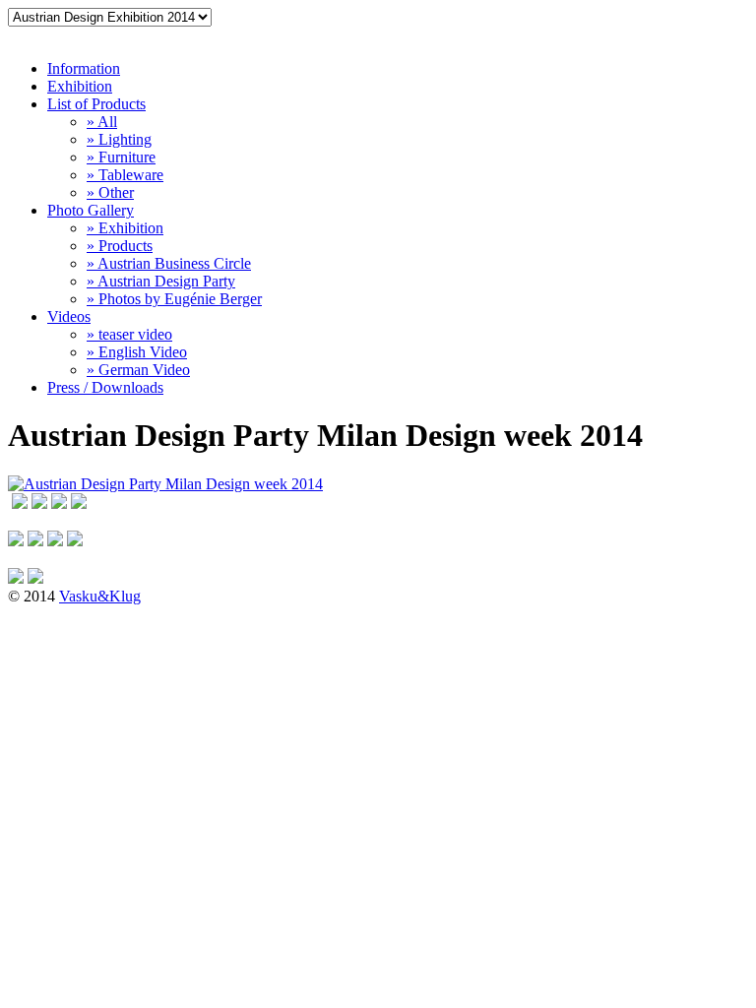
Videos (69, 316)
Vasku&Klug (100, 596)
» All (102, 121)
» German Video (138, 369)
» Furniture (121, 157)
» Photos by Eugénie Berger (174, 298)
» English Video (137, 352)
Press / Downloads (105, 387)
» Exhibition (125, 228)
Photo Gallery (90, 210)
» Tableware (125, 174)
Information (83, 68)
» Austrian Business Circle (169, 263)
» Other (110, 192)
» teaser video (129, 334)
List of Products (96, 103)
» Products (120, 245)
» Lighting (119, 139)
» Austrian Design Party (161, 281)
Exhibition (79, 86)
